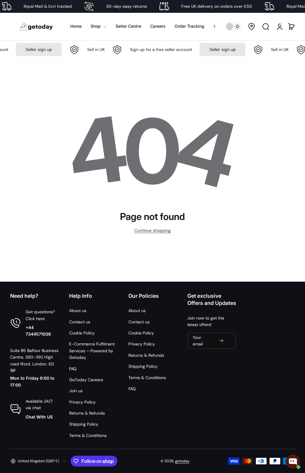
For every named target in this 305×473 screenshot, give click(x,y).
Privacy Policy (82, 402)
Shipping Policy (83, 424)
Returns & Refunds (87, 413)
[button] (251, 26)
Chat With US (39, 416)
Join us (76, 390)
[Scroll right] (210, 26)
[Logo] (37, 26)
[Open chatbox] (293, 462)
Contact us (79, 322)
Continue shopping (152, 230)
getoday (182, 461)
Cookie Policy (82, 333)
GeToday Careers (86, 379)
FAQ (73, 368)
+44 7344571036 (38, 330)
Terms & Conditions (88, 435)
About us (77, 310)
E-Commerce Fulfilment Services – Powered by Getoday (92, 350)
